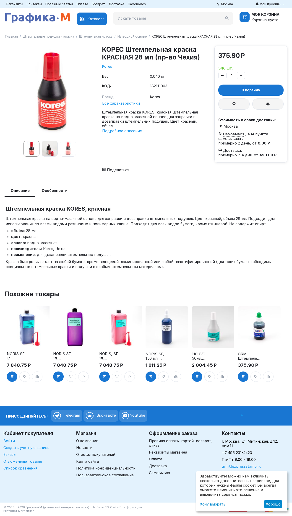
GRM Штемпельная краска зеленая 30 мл (249, 356)
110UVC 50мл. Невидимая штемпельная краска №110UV (203, 356)
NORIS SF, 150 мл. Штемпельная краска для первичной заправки (157, 356)
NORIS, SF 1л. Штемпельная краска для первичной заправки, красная (111, 356)
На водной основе (132, 36)
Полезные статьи (59, 4)
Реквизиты (14, 4)
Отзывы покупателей (95, 454)
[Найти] (227, 18)
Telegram (71, 415)
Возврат (98, 4)
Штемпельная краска (95, 36)
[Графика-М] (38, 17)
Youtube (137, 415)
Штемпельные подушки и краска (48, 36)
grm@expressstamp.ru (241, 466)
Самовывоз (137, 4)
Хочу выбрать (212, 504)
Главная (11, 36)
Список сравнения (20, 468)
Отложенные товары (22, 461)
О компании (87, 441)
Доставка (116, 4)
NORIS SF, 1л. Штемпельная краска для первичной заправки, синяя (18, 356)
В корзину (251, 90)
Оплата (82, 4)
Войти (9, 441)
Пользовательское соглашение (105, 475)
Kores (107, 66)
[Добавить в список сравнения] (268, 104)
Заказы (9, 454)
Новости (84, 447)
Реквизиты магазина (168, 452)
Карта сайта (87, 461)
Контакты (34, 4)
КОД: (106, 86)
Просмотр (28, 342)
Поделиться (117, 170)
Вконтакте (105, 415)
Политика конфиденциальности (106, 468)
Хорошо (273, 504)
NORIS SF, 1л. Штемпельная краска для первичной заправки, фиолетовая (65, 356)
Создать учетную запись (26, 447)
